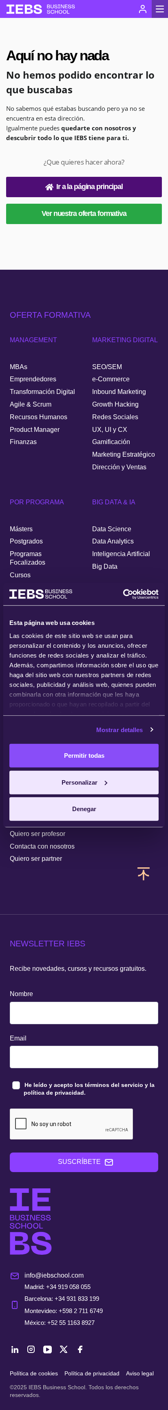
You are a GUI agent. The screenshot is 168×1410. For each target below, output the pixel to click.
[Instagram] (31, 1350)
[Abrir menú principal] (160, 9)
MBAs (18, 366)
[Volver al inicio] (41, 9)
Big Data (104, 566)
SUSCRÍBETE (79, 1161)
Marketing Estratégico (123, 454)
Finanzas (23, 441)
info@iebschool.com (54, 1275)
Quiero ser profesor (37, 833)
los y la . (89, 1088)
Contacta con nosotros (42, 846)
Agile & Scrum (30, 404)
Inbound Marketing (119, 391)
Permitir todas (84, 755)
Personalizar (79, 782)
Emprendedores (33, 379)
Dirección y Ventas (119, 467)
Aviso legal (140, 1373)
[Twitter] (64, 1350)
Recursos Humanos (38, 417)
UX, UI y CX (109, 429)
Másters (21, 529)
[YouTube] (47, 1350)
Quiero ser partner (36, 858)
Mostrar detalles (119, 729)
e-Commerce (111, 379)
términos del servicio (114, 1085)
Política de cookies (34, 1373)
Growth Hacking (115, 404)
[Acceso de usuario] (143, 9)
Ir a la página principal (89, 187)
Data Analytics (113, 541)
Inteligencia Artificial (121, 553)
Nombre (21, 993)
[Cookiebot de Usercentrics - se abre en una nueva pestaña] (123, 594)
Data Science (111, 529)
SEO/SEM (107, 366)
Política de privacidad (91, 1373)
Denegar (84, 808)
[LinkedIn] (15, 1350)
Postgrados (26, 541)
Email (18, 1038)
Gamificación (111, 441)
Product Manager (35, 429)
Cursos (20, 575)
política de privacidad (54, 1092)
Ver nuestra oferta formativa (84, 213)
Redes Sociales (115, 417)
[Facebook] (80, 1350)
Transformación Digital (42, 391)
